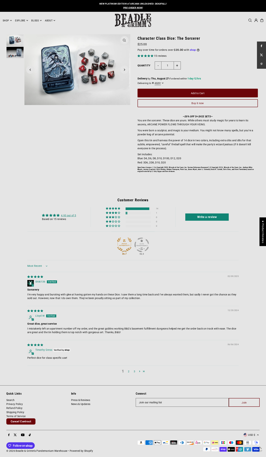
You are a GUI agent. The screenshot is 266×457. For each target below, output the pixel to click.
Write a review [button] (207, 217)
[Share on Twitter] (261, 55)
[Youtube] (23, 435)
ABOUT (49, 20)
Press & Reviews (80, 400)
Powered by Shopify (81, 450)
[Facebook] (9, 435)
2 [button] (128, 371)
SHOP (6, 20)
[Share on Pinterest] (261, 64)
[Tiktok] (30, 435)
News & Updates (80, 404)
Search (10, 400)
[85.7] (124, 245)
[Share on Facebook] (261, 46)
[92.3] (141, 245)
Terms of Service (16, 416)
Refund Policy (14, 408)
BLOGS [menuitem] (35, 20)
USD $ (251, 434)
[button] (146, 55)
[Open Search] (250, 20)
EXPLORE (20, 20)
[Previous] (30, 70)
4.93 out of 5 (68, 215)
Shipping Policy (15, 412)
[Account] (256, 20)
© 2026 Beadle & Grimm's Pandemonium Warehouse (36, 450)
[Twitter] (15, 435)
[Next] (124, 70)
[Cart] (261, 20)
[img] (35, 276)
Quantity (144, 65)
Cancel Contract (21, 421)
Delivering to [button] (149, 83)
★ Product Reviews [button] (262, 231)
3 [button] (134, 371)
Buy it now (197, 103)
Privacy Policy (14, 404)
